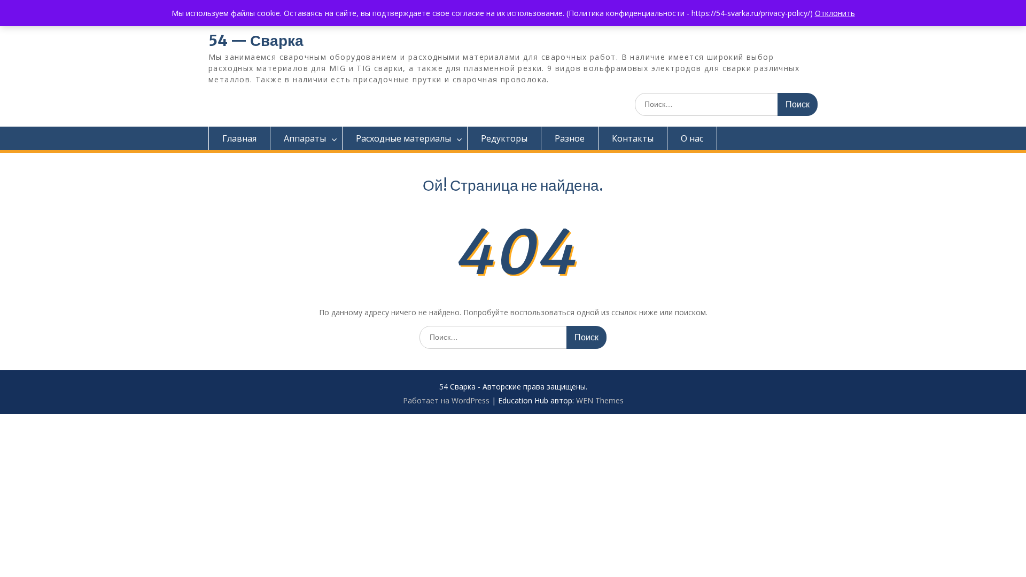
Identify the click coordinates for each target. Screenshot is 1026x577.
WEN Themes (600, 400)
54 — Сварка (256, 40)
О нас (692, 138)
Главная (239, 138)
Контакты (633, 138)
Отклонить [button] (835, 13)
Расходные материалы (403, 138)
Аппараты (305, 138)
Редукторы (504, 138)
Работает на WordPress (446, 400)
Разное (570, 138)
